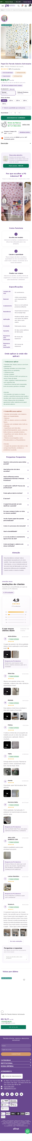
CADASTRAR (16, 1054)
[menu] (3, 6)
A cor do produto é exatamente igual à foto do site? (14, 537)
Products (8, 10)
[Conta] (26, 6)
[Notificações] (22, 6)
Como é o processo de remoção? (14, 526)
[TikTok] (16, 1094)
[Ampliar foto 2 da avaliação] (23, 716)
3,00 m (25, 100)
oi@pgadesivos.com (10, 1088)
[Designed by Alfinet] (16, 1129)
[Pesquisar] (19, 6)
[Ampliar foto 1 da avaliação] (15, 654)
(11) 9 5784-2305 (9, 1086)
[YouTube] (21, 1094)
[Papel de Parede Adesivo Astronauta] (13, 993)
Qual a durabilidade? (10, 531)
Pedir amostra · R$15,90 (16, 165)
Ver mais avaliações (16, 941)
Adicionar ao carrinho (16, 118)
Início (2, 10)
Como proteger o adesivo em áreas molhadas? (13, 545)
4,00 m (4, 103)
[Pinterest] (12, 1094)
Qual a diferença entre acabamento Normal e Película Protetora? (13, 478)
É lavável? (6, 498)
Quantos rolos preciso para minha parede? (14, 463)
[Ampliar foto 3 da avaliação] (23, 932)
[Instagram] (7, 1094)
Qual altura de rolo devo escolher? (11, 470)
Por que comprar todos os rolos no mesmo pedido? (14, 512)
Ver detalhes (13, 1027)
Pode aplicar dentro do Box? (13, 493)
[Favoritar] (24, 979)
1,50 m (11, 100)
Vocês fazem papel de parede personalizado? (13, 519)
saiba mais (26, 124)
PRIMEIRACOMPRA (25, 132)
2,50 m (18, 100)
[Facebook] (2, 1094)
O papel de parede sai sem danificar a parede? (12, 505)
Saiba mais (12, 89)
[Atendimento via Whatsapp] (27, 1131)
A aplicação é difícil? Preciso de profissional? (14, 486)
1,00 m (4, 100)
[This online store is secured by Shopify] (5, 1101)
